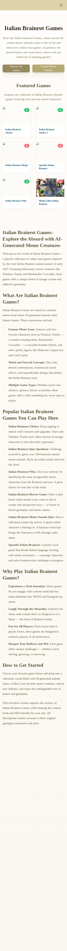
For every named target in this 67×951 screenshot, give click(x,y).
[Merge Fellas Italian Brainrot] (50, 187)
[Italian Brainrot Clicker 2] (50, 116)
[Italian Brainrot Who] (17, 187)
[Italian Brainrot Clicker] (17, 116)
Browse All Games (16, 68)
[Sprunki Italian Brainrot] (50, 152)
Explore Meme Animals (48, 68)
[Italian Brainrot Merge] (17, 152)
